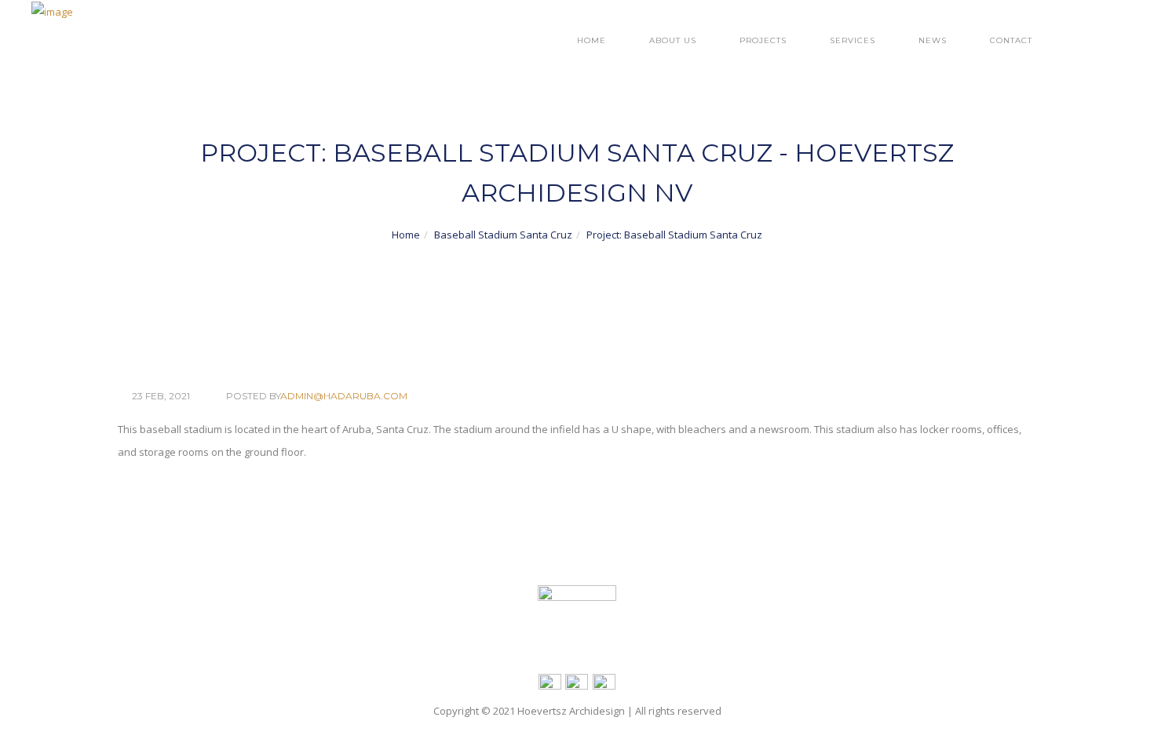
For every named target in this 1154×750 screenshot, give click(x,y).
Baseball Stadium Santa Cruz (503, 235)
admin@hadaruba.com (343, 396)
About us (672, 40)
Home (591, 40)
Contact (1011, 40)
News (932, 40)
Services (852, 40)
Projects (763, 40)
